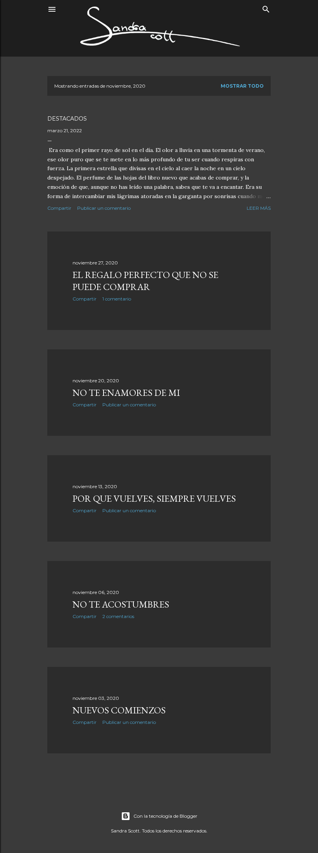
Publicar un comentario (104, 208)
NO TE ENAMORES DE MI (126, 393)
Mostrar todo (242, 86)
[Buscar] (266, 7)
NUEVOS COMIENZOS (119, 710)
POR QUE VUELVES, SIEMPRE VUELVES (154, 498)
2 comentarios (118, 616)
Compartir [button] (59, 208)
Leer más (259, 208)
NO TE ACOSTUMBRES (121, 604)
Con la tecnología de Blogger (165, 816)
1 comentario (116, 299)
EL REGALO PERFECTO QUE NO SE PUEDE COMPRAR (145, 281)
